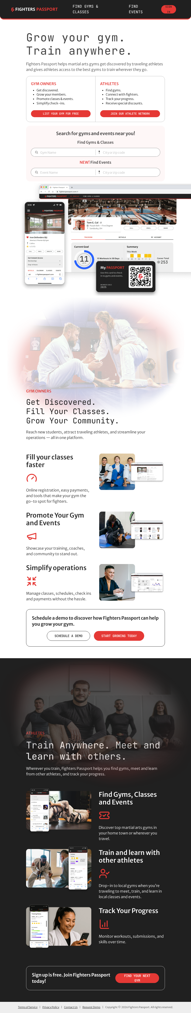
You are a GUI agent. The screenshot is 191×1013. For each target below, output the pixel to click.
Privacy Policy (50, 1007)
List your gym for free (61, 114)
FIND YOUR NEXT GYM (137, 978)
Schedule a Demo (68, 636)
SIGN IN (168, 9)
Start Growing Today (119, 636)
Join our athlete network (130, 114)
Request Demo (91, 1007)
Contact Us (71, 1007)
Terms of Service (28, 1007)
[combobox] (129, 153)
